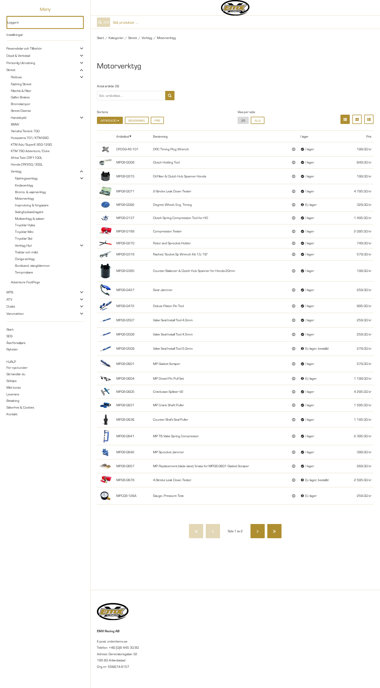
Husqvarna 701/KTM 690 (30, 137)
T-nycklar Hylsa (25, 225)
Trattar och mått (26, 252)
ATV (9, 299)
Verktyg (16, 171)
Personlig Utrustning (20, 62)
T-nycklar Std (23, 238)
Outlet (10, 306)
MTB (9, 292)
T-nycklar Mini (24, 231)
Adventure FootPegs (25, 282)
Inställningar (14, 34)
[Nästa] (257, 531)
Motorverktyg (24, 198)
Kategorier (116, 37)
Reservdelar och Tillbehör (24, 48)
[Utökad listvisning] (369, 119)
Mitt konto (13, 387)
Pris (157, 120)
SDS (9, 336)
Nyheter (12, 349)
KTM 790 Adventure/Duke (30, 150)
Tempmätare (24, 272)
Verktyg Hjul (23, 245)
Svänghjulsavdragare (29, 211)
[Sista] (274, 531)
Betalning (12, 400)
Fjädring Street (21, 84)
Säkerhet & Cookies (20, 407)
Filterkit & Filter (21, 90)
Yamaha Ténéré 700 (25, 131)
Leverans (12, 394)
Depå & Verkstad (18, 55)
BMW (15, 124)
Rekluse (16, 77)
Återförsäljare (16, 342)
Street (10, 69)
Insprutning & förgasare (32, 205)
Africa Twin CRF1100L (26, 157)
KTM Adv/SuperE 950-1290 (31, 144)
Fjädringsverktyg (26, 178)
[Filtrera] (169, 95)
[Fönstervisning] (357, 119)
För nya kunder (16, 367)
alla (258, 120)
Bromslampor (20, 103)
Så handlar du (15, 374)
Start (9, 329)
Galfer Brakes (20, 97)
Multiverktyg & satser (29, 218)
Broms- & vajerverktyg (30, 192)
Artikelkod (122, 136)
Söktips (11, 380)
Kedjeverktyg (24, 185)
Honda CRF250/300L (27, 164)
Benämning (136, 120)
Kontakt (11, 414)
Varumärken (15, 313)
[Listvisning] (345, 119)
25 (243, 120)
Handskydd (18, 117)
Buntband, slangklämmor (32, 265)
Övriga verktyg (25, 258)
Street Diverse (21, 110)
